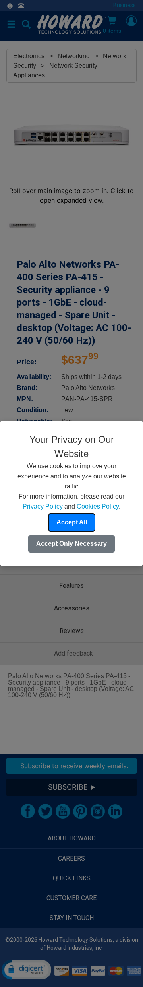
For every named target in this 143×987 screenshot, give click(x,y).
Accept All (71, 522)
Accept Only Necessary (71, 543)
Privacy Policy (43, 506)
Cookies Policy (98, 506)
